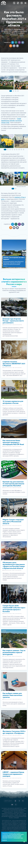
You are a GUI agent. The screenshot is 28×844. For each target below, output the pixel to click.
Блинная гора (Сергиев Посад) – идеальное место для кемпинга (13, 321)
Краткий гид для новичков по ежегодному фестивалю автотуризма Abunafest (13, 484)
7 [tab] (19, 149)
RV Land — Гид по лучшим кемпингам (16, 820)
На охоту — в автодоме (14, 817)
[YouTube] (12, 804)
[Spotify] (15, 800)
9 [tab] (23, 149)
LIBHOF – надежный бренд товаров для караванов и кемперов (13, 774)
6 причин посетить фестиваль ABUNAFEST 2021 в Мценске (14, 364)
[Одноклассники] (15, 804)
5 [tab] (14, 149)
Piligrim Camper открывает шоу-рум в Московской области (13, 522)
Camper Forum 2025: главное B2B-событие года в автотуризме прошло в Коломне (14, 609)
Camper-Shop (5, 122)
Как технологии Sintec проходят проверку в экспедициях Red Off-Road (13, 442)
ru (21, 3)
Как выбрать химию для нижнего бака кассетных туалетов (12, 695)
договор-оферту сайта (18, 838)
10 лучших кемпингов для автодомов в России (13, 402)
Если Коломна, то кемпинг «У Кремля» (10, 815)
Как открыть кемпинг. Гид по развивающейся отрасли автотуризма (14, 652)
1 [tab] (10, 91)
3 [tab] (15, 91)
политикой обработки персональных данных (11, 835)
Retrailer (12, 120)
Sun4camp (18, 120)
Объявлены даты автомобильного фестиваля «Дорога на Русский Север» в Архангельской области (14, 565)
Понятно (4, 840)
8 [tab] (21, 149)
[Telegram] (19, 800)
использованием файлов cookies (16, 834)
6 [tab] (17, 149)
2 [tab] (13, 91)
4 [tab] (18, 91)
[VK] (22, 800)
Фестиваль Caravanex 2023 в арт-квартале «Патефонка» (14, 732)
